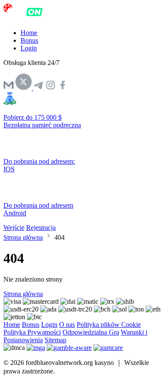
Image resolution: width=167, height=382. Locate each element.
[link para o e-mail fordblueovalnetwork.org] (8, 87)
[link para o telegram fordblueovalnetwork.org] (38, 87)
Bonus (29, 40)
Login (29, 48)
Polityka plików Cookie (109, 324)
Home (29, 32)
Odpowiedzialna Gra (91, 332)
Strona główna (23, 237)
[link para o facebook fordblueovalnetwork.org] (62, 87)
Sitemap (55, 340)
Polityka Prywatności (32, 332)
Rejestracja (41, 227)
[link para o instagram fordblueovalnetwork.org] (50, 87)
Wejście (13, 227)
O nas (67, 324)
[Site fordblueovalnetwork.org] (32, 18)
